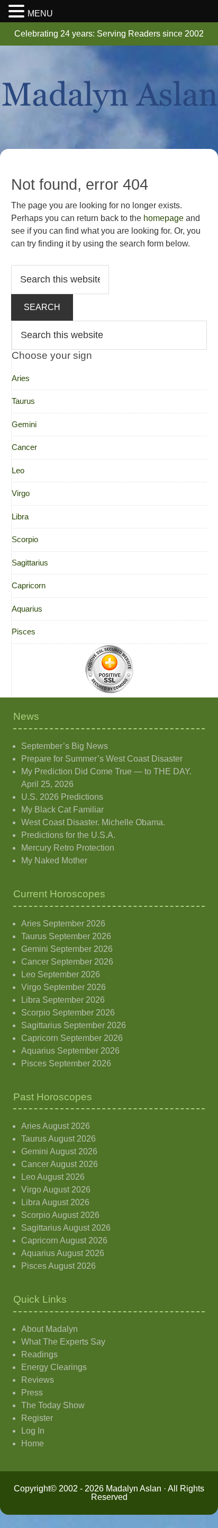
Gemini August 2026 (59, 1151)
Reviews (37, 1379)
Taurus (23, 400)
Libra (20, 516)
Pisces (23, 631)
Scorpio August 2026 (60, 1215)
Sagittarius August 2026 (66, 1227)
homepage (163, 218)
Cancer (24, 447)
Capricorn (29, 585)
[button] (18, 12)
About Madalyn (49, 1328)
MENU (40, 13)
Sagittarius (30, 562)
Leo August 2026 (53, 1176)
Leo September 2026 (60, 974)
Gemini (24, 424)
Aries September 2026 (63, 923)
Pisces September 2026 (66, 1063)
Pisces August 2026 (58, 1265)
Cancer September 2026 (67, 961)
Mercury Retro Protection (67, 847)
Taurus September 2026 (66, 936)
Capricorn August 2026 (64, 1240)
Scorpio (25, 539)
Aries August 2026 (55, 1125)
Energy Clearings (54, 1367)
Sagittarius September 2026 (73, 1025)
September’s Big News (64, 745)
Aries (21, 378)
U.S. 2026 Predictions (62, 796)
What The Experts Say (63, 1341)
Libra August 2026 (55, 1202)
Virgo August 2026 (55, 1189)
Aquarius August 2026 (62, 1253)
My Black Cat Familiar (62, 809)
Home (32, 1443)
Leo (18, 470)
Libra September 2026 (63, 999)
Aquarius (27, 608)
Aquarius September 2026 (70, 1050)
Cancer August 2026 (59, 1164)
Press (32, 1392)
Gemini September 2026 (67, 948)
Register (37, 1418)
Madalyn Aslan (109, 97)
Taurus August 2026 (58, 1138)
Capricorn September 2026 (72, 1038)
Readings (39, 1354)
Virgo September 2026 (63, 987)
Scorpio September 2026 (68, 1012)
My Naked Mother (54, 860)
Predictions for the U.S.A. (68, 835)
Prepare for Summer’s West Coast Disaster (102, 758)
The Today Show (53, 1405)
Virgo (21, 493)
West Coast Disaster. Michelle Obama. (93, 822)
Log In (32, 1430)
